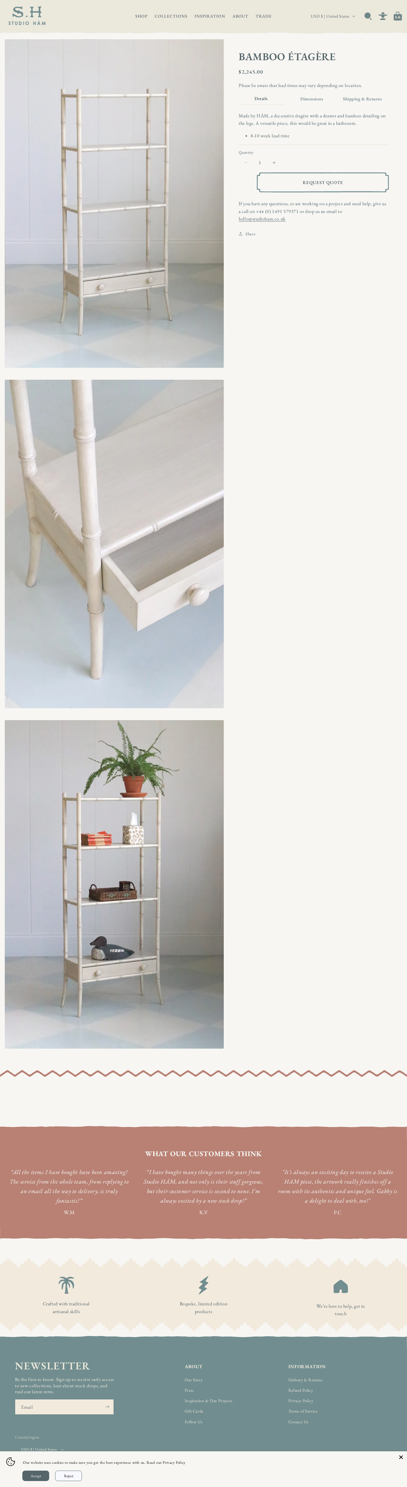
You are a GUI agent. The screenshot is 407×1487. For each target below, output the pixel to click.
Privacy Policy (300, 1400)
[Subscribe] (107, 1407)
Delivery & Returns (305, 1379)
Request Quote (323, 182)
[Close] (401, 1457)
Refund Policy (300, 1390)
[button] (141, 16)
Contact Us (298, 1421)
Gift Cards (194, 1411)
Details (261, 98)
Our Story (194, 1379)
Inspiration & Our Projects (209, 1400)
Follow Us (194, 1421)
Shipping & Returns (362, 99)
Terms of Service (303, 1411)
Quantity (246, 152)
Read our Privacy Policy (166, 1462)
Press (189, 1390)
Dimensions (311, 99)
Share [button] (250, 233)
